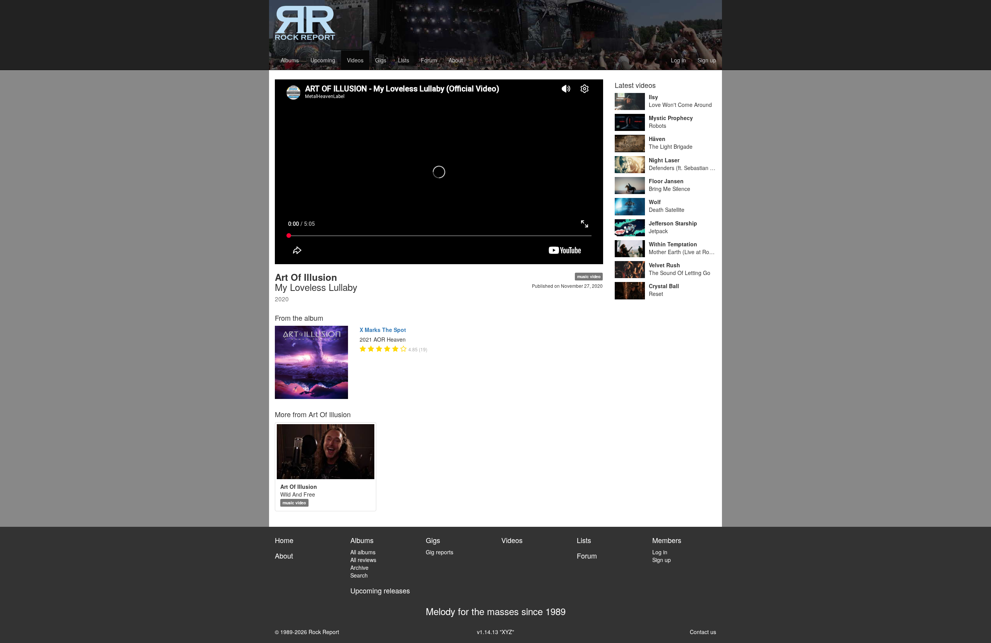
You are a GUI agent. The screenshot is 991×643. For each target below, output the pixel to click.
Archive (359, 567)
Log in (678, 60)
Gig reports (439, 552)
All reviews (363, 560)
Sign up (707, 60)
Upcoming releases (380, 590)
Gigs (380, 60)
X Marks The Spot (383, 330)
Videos (355, 60)
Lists (403, 60)
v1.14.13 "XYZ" (495, 632)
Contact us (703, 632)
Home (284, 540)
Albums (290, 60)
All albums (362, 552)
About (456, 60)
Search (359, 575)
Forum (429, 60)
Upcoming (322, 60)
